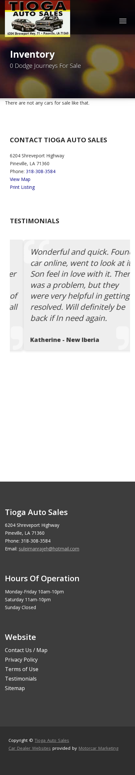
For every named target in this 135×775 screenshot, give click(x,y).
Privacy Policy (21, 659)
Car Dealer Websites (30, 748)
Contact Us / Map (26, 650)
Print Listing (22, 187)
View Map (20, 179)
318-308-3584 (40, 171)
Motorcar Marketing (98, 748)
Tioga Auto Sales (52, 740)
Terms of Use (21, 669)
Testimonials (21, 678)
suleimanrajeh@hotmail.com (49, 549)
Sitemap (15, 688)
